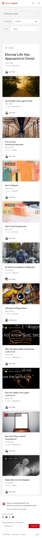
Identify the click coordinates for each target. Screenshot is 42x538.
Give (37, 534)
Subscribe (34, 526)
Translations (6, 534)
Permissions (15, 534)
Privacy (23, 534)
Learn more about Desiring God (17, 509)
